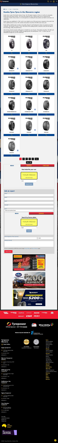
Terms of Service (35, 248)
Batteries (47, 356)
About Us (48, 368)
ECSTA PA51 (46, 132)
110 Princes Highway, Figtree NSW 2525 (8, 396)
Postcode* (6, 205)
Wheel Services (49, 361)
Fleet (47, 374)
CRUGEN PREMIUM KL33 (11, 111)
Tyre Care (48, 346)
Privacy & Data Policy (8, 441)
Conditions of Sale (15, 441)
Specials (48, 364)
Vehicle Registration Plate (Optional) (11, 236)
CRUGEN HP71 (11, 70)
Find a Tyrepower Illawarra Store (30, 4)
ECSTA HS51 (11, 132)
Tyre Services (48, 359)
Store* (5, 208)
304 (46, 50)
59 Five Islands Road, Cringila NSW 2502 (8, 374)
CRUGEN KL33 (46, 91)
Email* (5, 201)
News (47, 376)
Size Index (3, 416)
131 (29, 50)
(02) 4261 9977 (6, 353)
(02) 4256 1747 (6, 388)
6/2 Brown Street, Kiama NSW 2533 (8, 362)
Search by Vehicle (49, 341)
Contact (47, 365)
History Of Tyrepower (50, 370)
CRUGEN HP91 (46, 70)
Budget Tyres (3, 419)
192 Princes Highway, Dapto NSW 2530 (8, 351)
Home (6, 9)
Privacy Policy (27, 248)
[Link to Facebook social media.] (55, 440)
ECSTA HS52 (29, 132)
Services (48, 353)
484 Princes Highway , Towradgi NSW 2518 (7, 408)
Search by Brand (49, 344)
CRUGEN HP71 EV (29, 70)
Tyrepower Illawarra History (51, 371)
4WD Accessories (49, 355)
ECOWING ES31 (46, 111)
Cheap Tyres (3, 421)
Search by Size (49, 343)
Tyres (47, 340)
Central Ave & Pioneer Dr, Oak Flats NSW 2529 (8, 386)
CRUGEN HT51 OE (29, 91)
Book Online (49, 367)
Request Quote (8, 251)
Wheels (47, 349)
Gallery (47, 377)
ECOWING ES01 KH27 (29, 111)
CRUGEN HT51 (11, 91)
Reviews (48, 379)
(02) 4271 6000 (6, 398)
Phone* (5, 197)
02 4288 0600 (6, 410)
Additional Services (49, 362)
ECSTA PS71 (12, 152)
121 (12, 50)
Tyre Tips (47, 347)
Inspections (48, 358)
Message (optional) (8, 240)
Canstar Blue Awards (5, 418)
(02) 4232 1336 (6, 364)
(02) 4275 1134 (6, 376)
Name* (5, 193)
